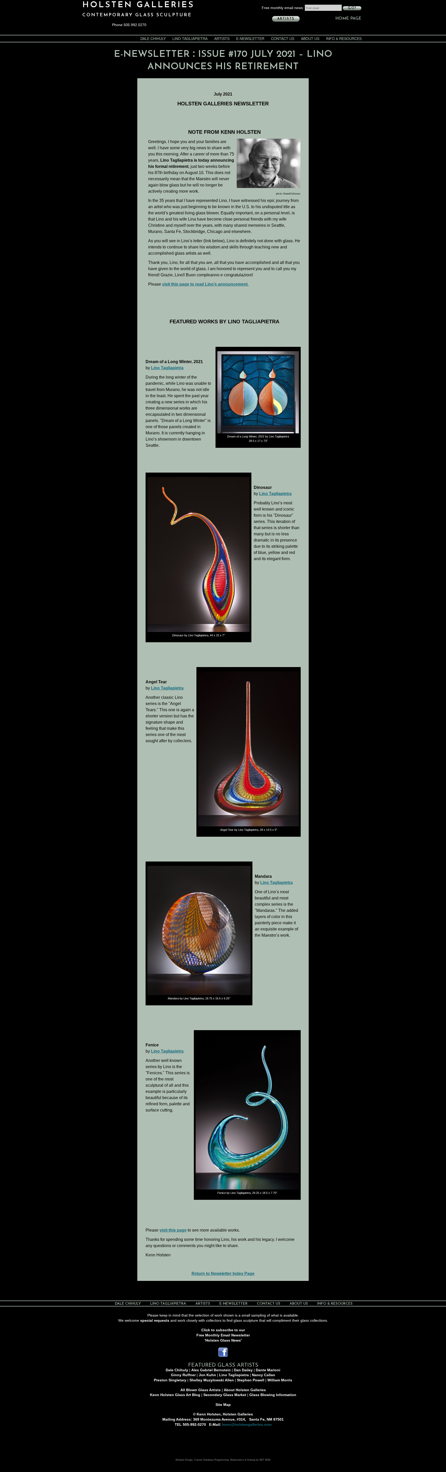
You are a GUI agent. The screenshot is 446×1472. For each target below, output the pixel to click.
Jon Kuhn (207, 1375)
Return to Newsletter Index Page (223, 1273)
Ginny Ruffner (183, 1375)
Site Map (223, 1405)
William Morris (279, 1380)
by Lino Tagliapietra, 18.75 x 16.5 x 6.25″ (199, 998)
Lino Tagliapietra (190, 38)
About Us (310, 38)
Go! (352, 8)
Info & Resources (344, 38)
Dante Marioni (268, 1370)
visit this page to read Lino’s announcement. (205, 284)
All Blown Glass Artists (200, 1390)
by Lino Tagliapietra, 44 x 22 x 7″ (198, 635)
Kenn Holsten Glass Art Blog (175, 1395)
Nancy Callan (263, 1375)
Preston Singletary (170, 1380)
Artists (285, 18)
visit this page (173, 1230)
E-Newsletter (250, 38)
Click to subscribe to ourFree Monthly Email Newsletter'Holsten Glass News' (223, 1335)
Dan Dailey (243, 1370)
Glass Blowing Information (272, 1395)
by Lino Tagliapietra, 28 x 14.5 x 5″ (248, 829)
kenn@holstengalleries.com (247, 1424)
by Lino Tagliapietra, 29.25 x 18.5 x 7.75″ (247, 1192)
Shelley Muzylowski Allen (211, 1380)
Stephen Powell (250, 1380)
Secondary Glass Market (224, 1395)
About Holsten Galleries (245, 1390)
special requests (154, 1320)
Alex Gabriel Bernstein (211, 1370)
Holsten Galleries (138, 5)
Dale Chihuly (153, 38)
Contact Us (282, 38)
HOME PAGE (348, 19)
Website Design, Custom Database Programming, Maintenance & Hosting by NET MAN (223, 1460)
